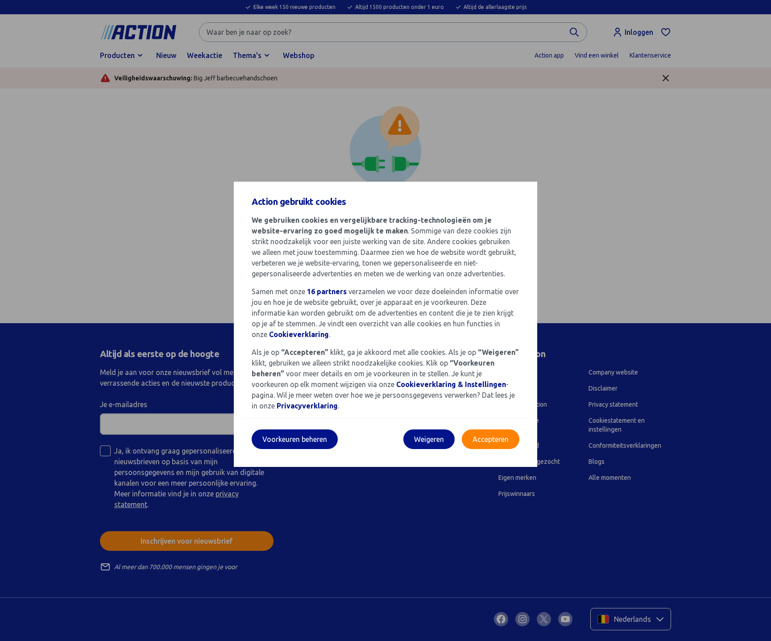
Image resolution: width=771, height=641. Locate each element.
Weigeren (429, 439)
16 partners (327, 291)
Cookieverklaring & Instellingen (451, 384)
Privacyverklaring (307, 406)
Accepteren (491, 439)
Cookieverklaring (299, 334)
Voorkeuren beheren (294, 439)
